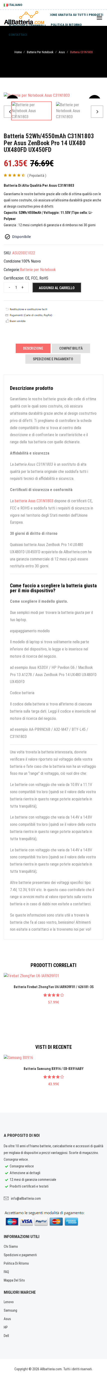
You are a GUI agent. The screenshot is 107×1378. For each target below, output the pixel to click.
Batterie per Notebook (40, 52)
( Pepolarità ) (36, 175)
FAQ (6, 1272)
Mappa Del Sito (14, 1280)
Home (18, 52)
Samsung (10, 1310)
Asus (62, 52)
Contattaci (18, 35)
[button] (10, 111)
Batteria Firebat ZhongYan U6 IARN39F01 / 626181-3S (54, 987)
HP (6, 1327)
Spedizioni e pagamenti (27, 25)
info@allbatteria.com (26, 1198)
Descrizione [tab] (33, 348)
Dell (6, 1336)
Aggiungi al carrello (57, 288)
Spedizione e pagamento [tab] (53, 359)
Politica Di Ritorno (16, 1263)
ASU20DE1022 (23, 253)
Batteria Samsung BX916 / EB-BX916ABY (54, 1069)
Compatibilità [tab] (71, 348)
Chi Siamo (11, 1246)
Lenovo (9, 1302)
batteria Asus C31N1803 (34, 501)
